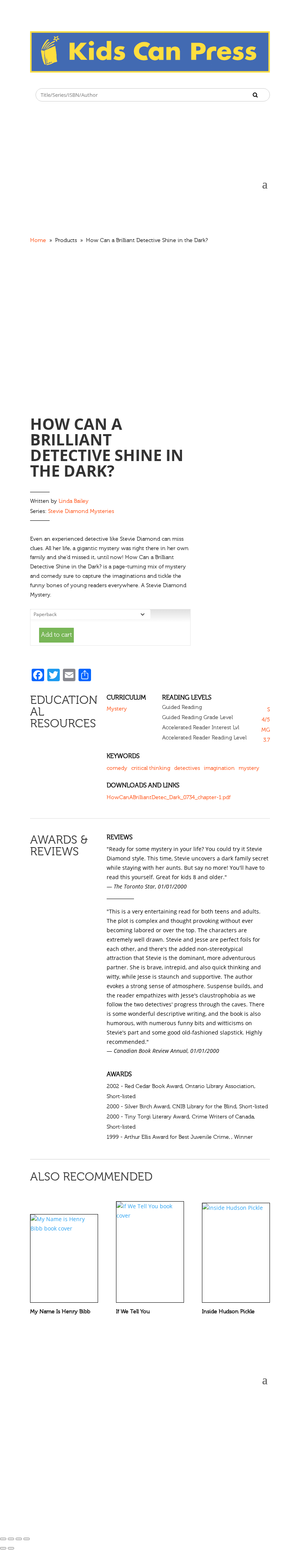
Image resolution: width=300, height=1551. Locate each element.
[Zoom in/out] (26, 1539)
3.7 (266, 740)
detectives (187, 768)
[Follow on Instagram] (52, 79)
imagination (219, 768)
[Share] (11, 1539)
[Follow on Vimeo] (99, 79)
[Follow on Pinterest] (67, 79)
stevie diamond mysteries (81, 511)
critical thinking (150, 768)
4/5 (266, 720)
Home (38, 240)
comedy (117, 768)
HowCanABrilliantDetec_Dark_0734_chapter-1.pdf (168, 797)
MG (265, 730)
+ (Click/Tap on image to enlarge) (66, 370)
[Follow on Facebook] (36, 79)
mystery (249, 768)
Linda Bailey (74, 501)
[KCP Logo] (150, 70)
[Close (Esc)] (3, 1539)
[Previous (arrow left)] (3, 1548)
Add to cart (56, 634)
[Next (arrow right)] (11, 1548)
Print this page (264, 242)
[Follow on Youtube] (83, 79)
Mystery (117, 709)
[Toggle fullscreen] (19, 1539)
